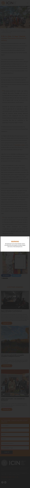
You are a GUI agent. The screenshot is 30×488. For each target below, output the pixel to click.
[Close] (28, 237)
